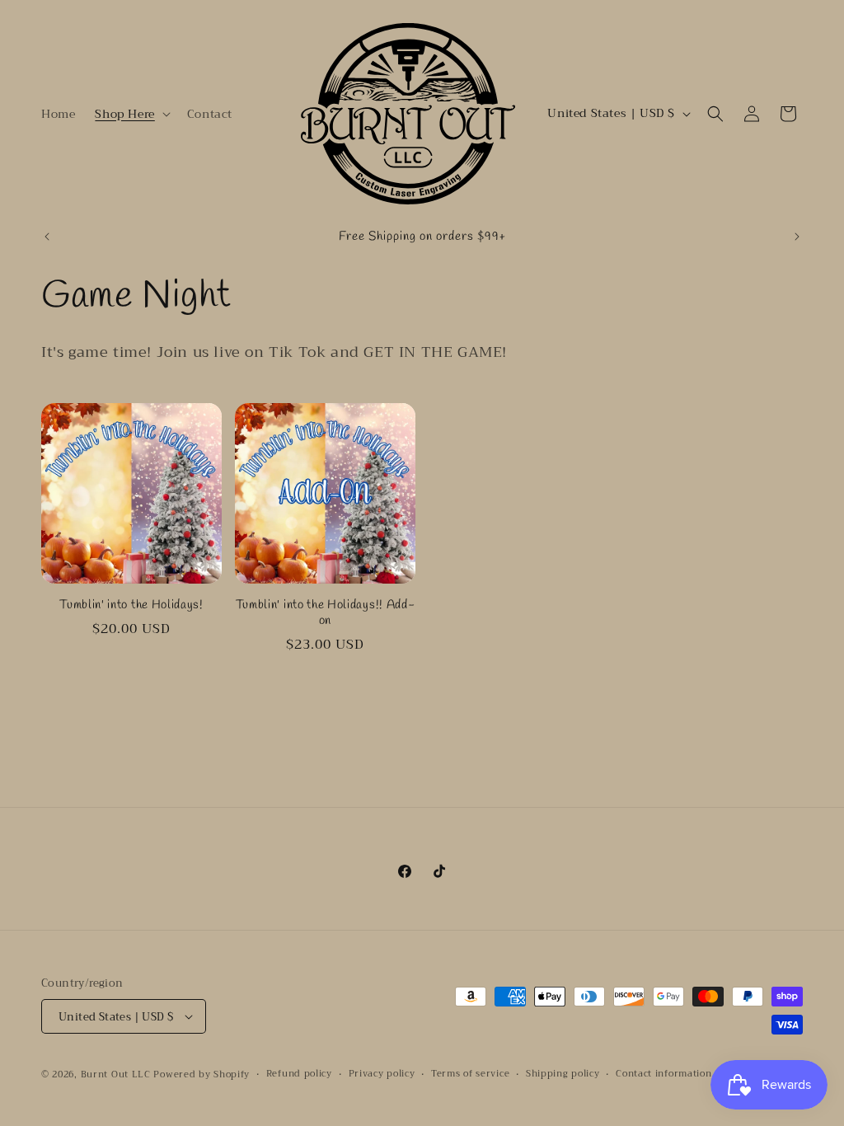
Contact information (663, 1074)
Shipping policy (563, 1074)
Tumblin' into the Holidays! (131, 605)
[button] (130, 113)
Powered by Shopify (201, 1074)
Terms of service (470, 1074)
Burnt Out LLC (116, 1074)
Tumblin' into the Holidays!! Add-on (325, 613)
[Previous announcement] (47, 236)
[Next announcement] (797, 236)
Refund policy (299, 1074)
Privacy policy (382, 1074)
